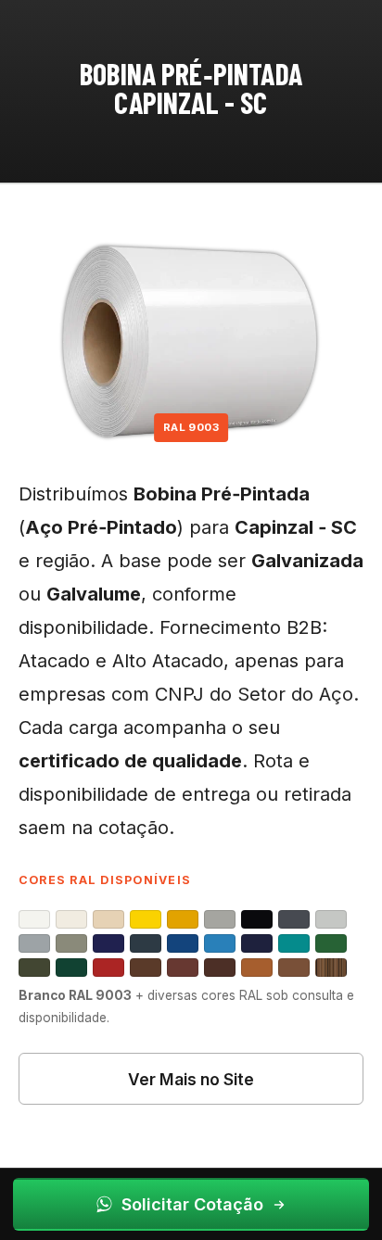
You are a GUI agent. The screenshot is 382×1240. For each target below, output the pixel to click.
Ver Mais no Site (191, 1079)
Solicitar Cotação (192, 1204)
